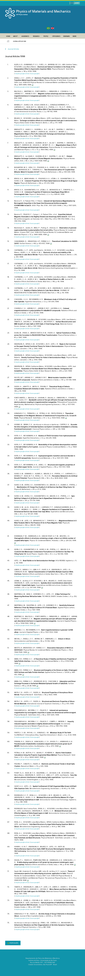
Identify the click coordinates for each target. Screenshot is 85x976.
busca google (34, 73)
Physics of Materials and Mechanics (43, 11)
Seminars (66, 36)
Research (36, 36)
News (74, 36)
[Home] (10, 13)
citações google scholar (22, 73)
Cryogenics (56, 36)
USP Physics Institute (22, 14)
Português (13, 943)
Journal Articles (13, 49)
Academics (25, 36)
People (45, 36)
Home (8, 36)
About (15, 36)
